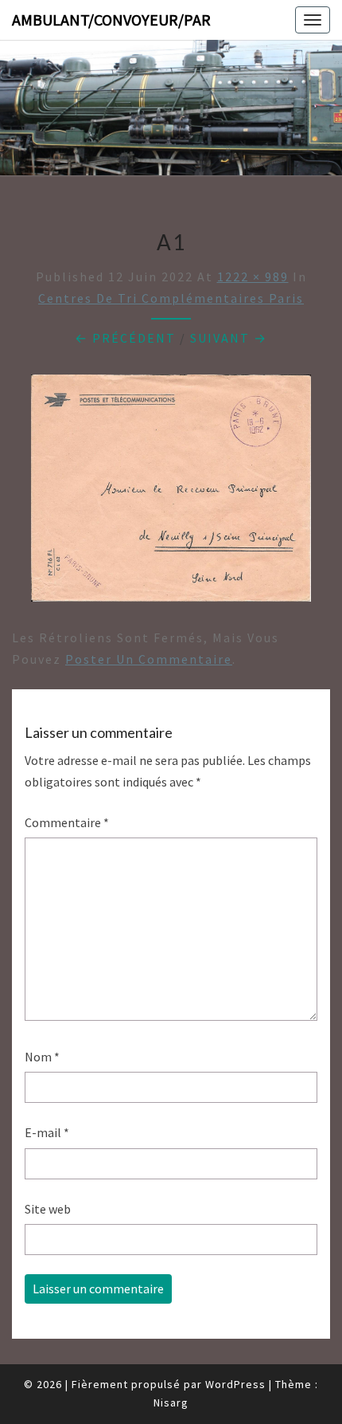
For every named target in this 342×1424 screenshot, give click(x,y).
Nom (42, 1057)
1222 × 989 (253, 276)
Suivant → (228, 338)
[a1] (171, 492)
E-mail (47, 1132)
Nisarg (171, 1402)
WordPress (235, 1384)
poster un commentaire (148, 659)
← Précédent (125, 338)
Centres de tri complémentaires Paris (171, 298)
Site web (48, 1209)
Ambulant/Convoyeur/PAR (111, 19)
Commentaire (67, 822)
